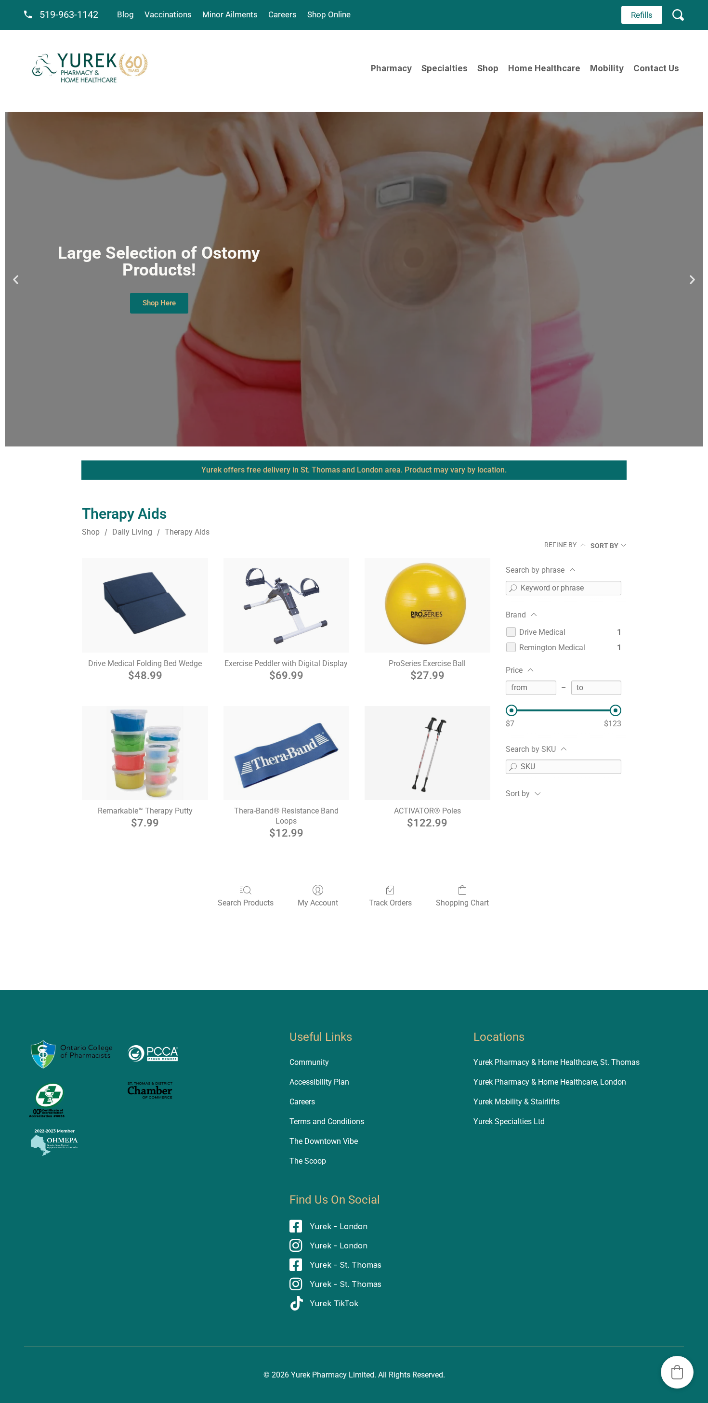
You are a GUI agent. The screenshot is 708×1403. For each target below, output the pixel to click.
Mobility (607, 68)
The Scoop (307, 1161)
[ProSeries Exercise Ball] (427, 605)
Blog (125, 14)
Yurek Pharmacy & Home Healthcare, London (549, 1082)
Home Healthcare (544, 68)
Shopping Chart (462, 902)
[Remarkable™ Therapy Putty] (145, 753)
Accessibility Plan (319, 1082)
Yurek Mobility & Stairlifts (516, 1101)
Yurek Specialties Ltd (509, 1121)
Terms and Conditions (326, 1121)
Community (309, 1062)
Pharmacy (391, 68)
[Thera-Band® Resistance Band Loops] (286, 753)
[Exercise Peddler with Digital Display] (286, 605)
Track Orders (390, 902)
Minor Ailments (230, 14)
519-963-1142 (68, 14)
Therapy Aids (187, 532)
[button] (16, 279)
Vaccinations (168, 14)
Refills (642, 15)
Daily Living (132, 532)
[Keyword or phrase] (513, 588)
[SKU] (513, 767)
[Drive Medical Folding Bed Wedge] (145, 605)
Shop (487, 68)
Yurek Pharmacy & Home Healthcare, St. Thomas (556, 1062)
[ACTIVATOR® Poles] (427, 753)
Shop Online (329, 14)
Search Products (246, 902)
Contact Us (656, 68)
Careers (282, 14)
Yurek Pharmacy (319, 1374)
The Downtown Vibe (323, 1141)
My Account (318, 902)
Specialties (444, 68)
